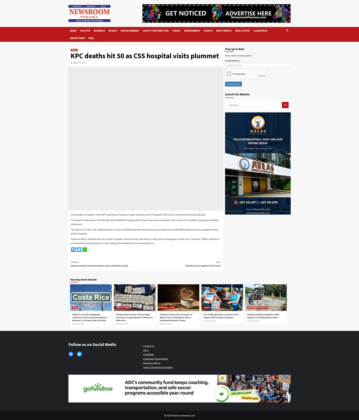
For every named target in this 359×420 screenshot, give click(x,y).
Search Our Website (237, 94)
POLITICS (85, 30)
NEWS (73, 30)
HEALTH (112, 30)
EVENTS (208, 30)
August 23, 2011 (79, 63)
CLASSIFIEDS (260, 30)
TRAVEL (176, 30)
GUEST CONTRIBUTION (156, 30)
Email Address (232, 60)
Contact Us (148, 346)
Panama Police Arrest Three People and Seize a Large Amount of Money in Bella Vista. (134, 317)
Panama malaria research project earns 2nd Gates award (99, 264)
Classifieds (148, 354)
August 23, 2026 (79, 324)
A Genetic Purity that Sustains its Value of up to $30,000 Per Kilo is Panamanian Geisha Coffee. (176, 317)
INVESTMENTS (224, 30)
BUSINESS (99, 30)
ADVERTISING (77, 38)
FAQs (91, 38)
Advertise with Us (151, 363)
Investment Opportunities (155, 358)
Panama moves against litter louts (203, 264)
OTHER (207, 308)
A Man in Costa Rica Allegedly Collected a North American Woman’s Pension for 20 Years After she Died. (90, 317)
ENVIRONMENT (192, 30)
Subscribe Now (233, 84)
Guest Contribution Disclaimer (158, 367)
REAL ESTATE (242, 30)
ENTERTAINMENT (130, 30)
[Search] (287, 30)
